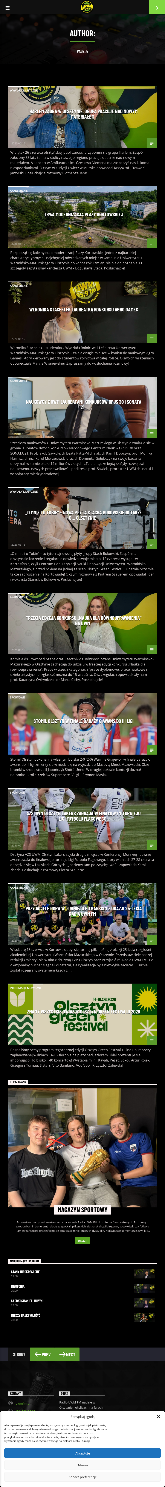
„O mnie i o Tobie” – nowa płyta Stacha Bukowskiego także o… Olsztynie (83, 515)
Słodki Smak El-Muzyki (27, 1300)
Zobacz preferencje (83, 1477)
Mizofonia (17, 1286)
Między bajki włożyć (25, 1315)
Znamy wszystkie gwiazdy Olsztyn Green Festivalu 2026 (83, 1011)
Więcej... (82, 1240)
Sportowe (17, 697)
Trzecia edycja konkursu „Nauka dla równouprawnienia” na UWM (84, 620)
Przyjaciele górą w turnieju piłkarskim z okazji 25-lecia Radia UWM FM (84, 911)
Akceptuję (82, 1453)
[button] (158, 1416)
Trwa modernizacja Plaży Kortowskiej (83, 214)
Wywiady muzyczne (24, 90)
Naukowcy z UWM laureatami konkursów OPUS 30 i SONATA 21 (83, 404)
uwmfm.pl (23, 1403)
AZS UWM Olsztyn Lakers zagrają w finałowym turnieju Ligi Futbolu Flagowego (83, 816)
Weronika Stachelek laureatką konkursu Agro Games (83, 309)
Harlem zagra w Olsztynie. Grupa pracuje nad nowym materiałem (83, 114)
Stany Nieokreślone (25, 1271)
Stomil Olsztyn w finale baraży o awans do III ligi (84, 721)
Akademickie (19, 191)
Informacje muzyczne (25, 988)
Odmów (82, 1465)
